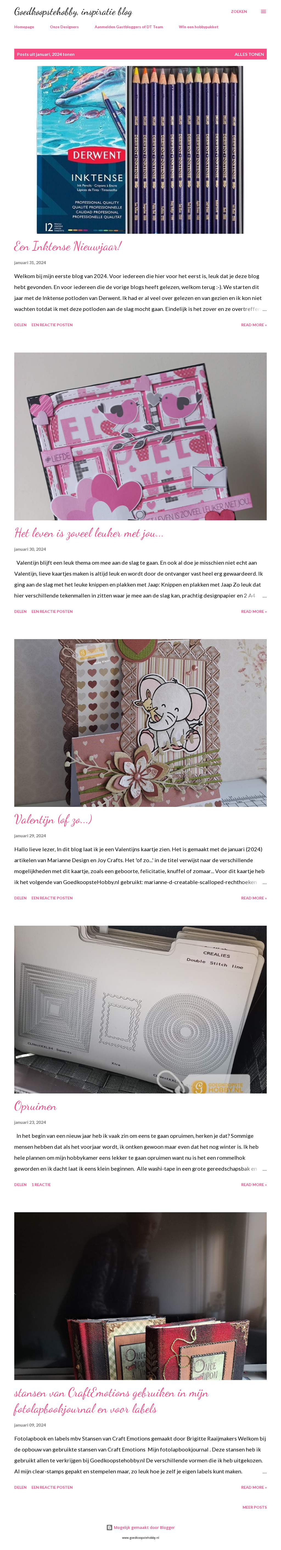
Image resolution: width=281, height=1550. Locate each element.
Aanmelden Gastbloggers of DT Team (129, 26)
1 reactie (41, 1184)
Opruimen (35, 1106)
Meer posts (255, 1507)
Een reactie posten (52, 324)
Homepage (24, 26)
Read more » (254, 324)
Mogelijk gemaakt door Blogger (144, 1527)
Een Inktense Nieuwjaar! (67, 246)
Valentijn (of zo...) (53, 819)
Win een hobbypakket (198, 26)
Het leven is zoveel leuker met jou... (89, 533)
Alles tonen (249, 54)
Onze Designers (64, 26)
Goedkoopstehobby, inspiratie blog (73, 11)
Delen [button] (20, 324)
